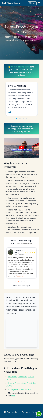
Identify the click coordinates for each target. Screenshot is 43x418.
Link (9, 112)
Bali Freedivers (11, 3)
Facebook (26, 412)
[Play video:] (21, 148)
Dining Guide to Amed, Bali (19, 389)
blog (13, 396)
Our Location (12, 412)
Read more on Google (21, 286)
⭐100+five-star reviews (18, 67)
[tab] (16, 118)
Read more (20, 276)
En (32, 3)
